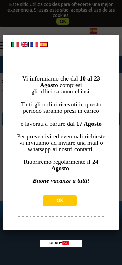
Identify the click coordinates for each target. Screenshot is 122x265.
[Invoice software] (59, 243)
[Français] (34, 45)
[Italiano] (15, 45)
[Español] (43, 45)
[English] (24, 45)
